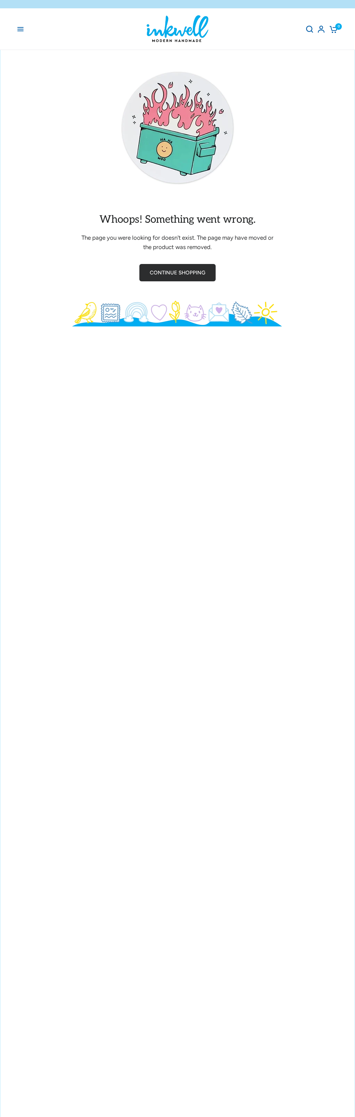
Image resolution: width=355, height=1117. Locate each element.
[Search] (309, 29)
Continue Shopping (177, 273)
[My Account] (321, 29)
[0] (332, 29)
